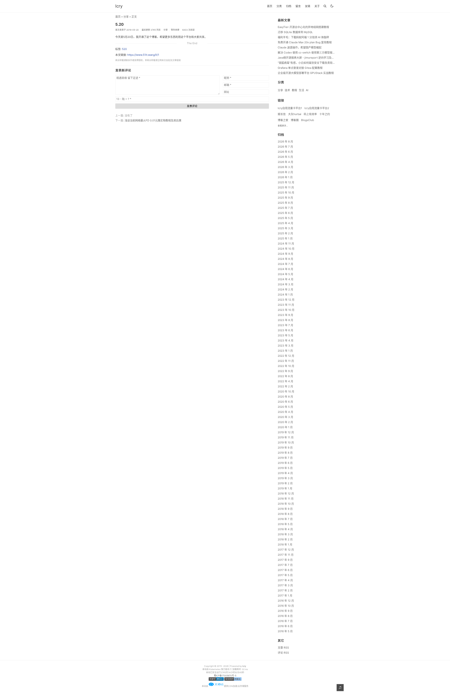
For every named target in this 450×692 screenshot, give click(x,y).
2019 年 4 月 (285, 473)
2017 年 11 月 (286, 554)
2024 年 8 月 (285, 259)
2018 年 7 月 (285, 519)
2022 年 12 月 (286, 355)
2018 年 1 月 (285, 544)
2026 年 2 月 (285, 172)
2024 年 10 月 (286, 248)
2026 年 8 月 (285, 141)
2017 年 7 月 (285, 565)
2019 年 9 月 (285, 447)
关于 (317, 6)
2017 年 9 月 (285, 559)
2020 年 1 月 (285, 427)
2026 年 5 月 (285, 156)
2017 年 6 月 (285, 570)
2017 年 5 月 (285, 575)
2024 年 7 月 (285, 264)
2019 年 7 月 (285, 457)
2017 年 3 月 (285, 585)
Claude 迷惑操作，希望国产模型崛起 (300, 47)
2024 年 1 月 (285, 294)
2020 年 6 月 (285, 401)
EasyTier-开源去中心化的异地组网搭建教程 (303, 27)
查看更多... (283, 125)
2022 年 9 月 (285, 371)
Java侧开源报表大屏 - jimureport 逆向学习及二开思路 (306, 57)
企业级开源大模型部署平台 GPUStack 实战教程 (306, 73)
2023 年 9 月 (285, 315)
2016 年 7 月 (285, 621)
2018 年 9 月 (285, 508)
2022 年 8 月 (285, 376)
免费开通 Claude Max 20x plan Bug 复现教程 (305, 42)
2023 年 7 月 (285, 325)
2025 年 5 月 (285, 218)
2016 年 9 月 (285, 610)
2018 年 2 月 (285, 539)
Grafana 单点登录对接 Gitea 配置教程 (300, 67)
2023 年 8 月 (285, 320)
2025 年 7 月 (285, 207)
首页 (269, 6)
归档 (288, 6)
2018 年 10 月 (286, 503)
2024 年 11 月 (286, 243)
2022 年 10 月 (286, 366)
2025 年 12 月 (286, 182)
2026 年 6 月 (285, 151)
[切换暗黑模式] (332, 6)
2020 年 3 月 (285, 417)
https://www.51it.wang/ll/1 (143, 54)
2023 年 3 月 (285, 345)
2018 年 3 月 (285, 534)
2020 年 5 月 (285, 406)
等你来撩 (175, 29)
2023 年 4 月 (285, 340)
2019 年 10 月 (286, 442)
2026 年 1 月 (285, 177)
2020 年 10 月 (286, 391)
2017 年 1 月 (285, 595)
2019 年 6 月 (285, 463)
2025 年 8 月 (285, 202)
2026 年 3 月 (285, 167)
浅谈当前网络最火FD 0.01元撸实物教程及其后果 (153, 120)
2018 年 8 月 (285, 514)
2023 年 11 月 (286, 304)
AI (307, 90)
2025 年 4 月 (285, 223)
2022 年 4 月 (285, 381)
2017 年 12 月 (286, 549)
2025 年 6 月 (285, 213)
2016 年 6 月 (285, 626)
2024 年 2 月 (285, 289)
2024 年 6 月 (285, 269)
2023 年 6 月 (285, 330)
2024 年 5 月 (285, 274)
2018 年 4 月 (285, 529)
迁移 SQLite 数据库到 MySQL (295, 32)
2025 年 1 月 (285, 238)
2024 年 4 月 (285, 279)
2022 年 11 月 (286, 361)
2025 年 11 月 (286, 187)
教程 (294, 90)
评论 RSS (283, 652)
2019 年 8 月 (285, 452)
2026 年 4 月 (285, 162)
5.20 (119, 24)
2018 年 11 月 (286, 498)
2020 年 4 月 (285, 412)
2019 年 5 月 (285, 468)
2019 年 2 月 (285, 483)
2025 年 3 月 (285, 228)
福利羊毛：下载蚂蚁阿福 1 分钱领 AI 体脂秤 (303, 37)
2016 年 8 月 (285, 616)
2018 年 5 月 (285, 524)
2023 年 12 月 (286, 299)
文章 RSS (283, 647)
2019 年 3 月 (285, 478)
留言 (298, 6)
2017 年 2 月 (285, 590)
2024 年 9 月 (285, 253)
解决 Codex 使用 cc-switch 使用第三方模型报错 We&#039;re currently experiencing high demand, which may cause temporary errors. (306, 52)
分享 (126, 16)
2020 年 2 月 (285, 422)
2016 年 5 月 (285, 631)
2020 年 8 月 (285, 396)
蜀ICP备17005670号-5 (225, 675)
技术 (287, 90)
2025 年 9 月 (285, 197)
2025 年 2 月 (285, 233)
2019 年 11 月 (286, 437)
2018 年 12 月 (286, 493)
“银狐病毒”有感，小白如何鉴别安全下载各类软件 (306, 62)
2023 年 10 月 (286, 310)
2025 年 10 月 (286, 192)
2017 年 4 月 (285, 580)
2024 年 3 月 (285, 284)
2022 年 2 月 (285, 386)
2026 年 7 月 (285, 146)
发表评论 (192, 106)
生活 (301, 90)
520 (124, 49)
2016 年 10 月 (286, 605)
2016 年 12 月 (286, 600)
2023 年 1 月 (285, 350)
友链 (307, 6)
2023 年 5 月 (285, 335)
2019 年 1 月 (285, 488)
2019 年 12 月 (286, 432)
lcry (119, 6)
